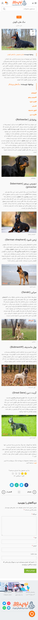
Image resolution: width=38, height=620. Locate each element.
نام (35, 538)
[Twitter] (21, 485)
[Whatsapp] (4, 608)
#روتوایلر (33, 93)
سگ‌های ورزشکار (14, 84)
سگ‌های (13, 55)
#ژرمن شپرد (33, 102)
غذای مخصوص (20, 55)
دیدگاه (34, 514)
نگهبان (9, 55)
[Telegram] (12, 485)
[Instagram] (8, 603)
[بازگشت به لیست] (19, 492)
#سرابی (34, 106)
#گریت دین (33, 115)
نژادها (19, 17)
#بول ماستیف (32, 110)
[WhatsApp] (17, 485)
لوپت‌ (35, 463)
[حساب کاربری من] (2, 3)
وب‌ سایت (33, 554)
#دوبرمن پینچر (32, 97)
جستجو (4, 9)
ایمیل (34, 546)
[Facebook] (26, 485)
